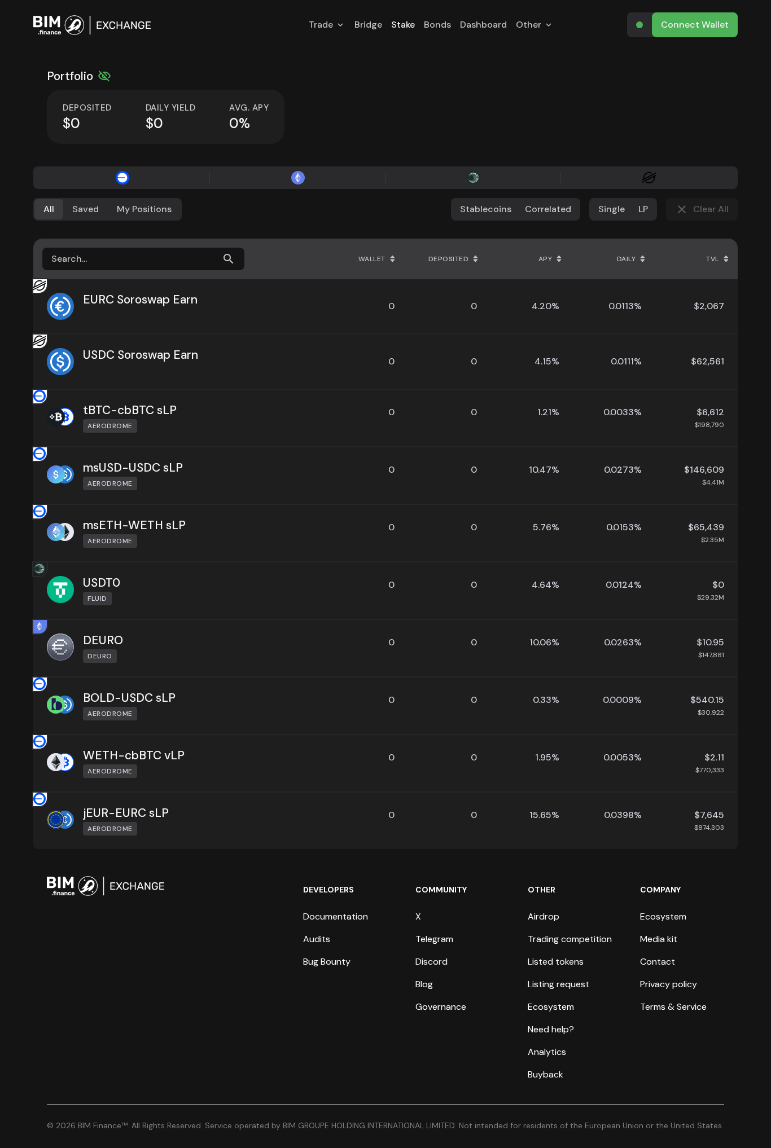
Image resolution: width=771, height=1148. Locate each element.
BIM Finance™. (103, 1125)
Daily (626, 258)
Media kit (658, 939)
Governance (440, 1007)
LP (643, 209)
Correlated (548, 209)
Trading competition (570, 939)
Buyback (545, 1074)
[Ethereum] (298, 178)
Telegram (434, 939)
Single (611, 209)
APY (545, 258)
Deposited (448, 258)
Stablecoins (485, 209)
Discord (431, 961)
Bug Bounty (327, 961)
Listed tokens (556, 961)
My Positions (144, 209)
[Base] (122, 178)
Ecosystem (551, 1007)
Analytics (547, 1052)
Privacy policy (668, 984)
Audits (316, 939)
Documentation (335, 916)
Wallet (372, 258)
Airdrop (543, 916)
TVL (712, 258)
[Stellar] (649, 178)
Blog (424, 984)
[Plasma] (473, 178)
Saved (85, 209)
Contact (657, 961)
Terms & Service (673, 1007)
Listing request (558, 984)
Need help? (551, 1029)
